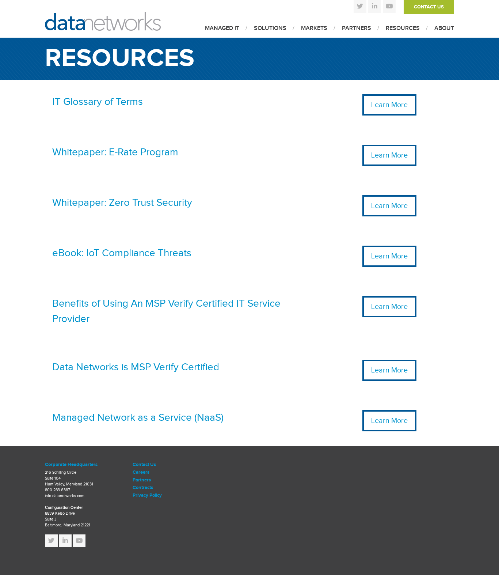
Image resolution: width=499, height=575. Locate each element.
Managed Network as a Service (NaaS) (138, 418)
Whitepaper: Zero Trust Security (122, 203)
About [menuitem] (444, 28)
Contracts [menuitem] (143, 487)
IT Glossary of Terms (97, 102)
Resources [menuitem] (403, 28)
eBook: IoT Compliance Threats (121, 253)
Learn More (389, 105)
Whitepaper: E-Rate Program (115, 152)
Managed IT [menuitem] (222, 28)
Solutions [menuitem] (270, 28)
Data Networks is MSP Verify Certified (135, 367)
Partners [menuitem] (356, 28)
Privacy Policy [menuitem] (147, 495)
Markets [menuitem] (314, 28)
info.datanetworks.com (64, 495)
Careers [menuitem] (141, 472)
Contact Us (429, 7)
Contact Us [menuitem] (144, 464)
